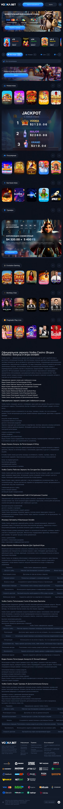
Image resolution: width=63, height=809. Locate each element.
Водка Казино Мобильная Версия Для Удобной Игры (19, 391)
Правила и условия (36, 745)
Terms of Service (56, 755)
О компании (24, 745)
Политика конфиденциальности (36, 750)
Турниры (23, 751)
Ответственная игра (36, 747)
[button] (3, 54)
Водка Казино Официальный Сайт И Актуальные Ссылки (20, 386)
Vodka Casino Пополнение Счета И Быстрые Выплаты (19, 393)
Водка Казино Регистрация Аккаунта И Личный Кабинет (20, 395)
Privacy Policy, (48, 755)
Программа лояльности (24, 748)
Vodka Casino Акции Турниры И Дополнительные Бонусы (20, 397)
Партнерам (34, 753)
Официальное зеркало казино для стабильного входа (19, 380)
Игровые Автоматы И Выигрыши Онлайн (15, 389)
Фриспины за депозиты (24, 753)
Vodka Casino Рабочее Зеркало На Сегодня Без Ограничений (21, 384)
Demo (6, 105)
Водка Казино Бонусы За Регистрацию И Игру (17, 382)
